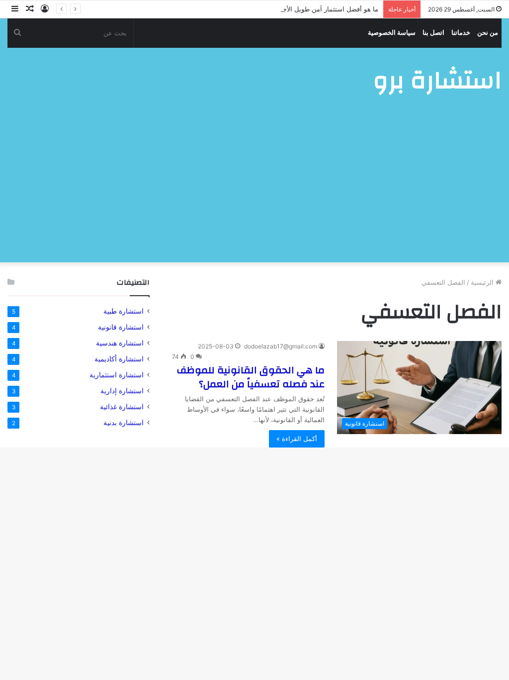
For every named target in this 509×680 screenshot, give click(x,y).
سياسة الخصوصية (392, 32)
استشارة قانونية (121, 327)
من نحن (487, 32)
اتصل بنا (433, 32)
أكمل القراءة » (296, 439)
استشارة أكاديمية (119, 359)
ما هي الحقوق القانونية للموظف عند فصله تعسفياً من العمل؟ (251, 377)
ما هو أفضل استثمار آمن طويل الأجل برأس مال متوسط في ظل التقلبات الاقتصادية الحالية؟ (253, 9)
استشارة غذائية (122, 407)
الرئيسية (483, 282)
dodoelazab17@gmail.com (280, 346)
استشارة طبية (123, 311)
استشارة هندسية (120, 343)
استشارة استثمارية (116, 375)
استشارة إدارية (122, 391)
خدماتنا (460, 32)
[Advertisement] (254, 187)
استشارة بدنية (123, 423)
